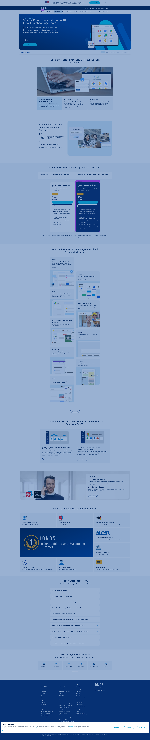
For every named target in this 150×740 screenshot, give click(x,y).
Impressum (4, 730)
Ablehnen (129, 727)
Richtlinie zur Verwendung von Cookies (34, 727)
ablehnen (76, 727)
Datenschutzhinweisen (50, 727)
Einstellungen (71, 726)
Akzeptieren (116, 727)
